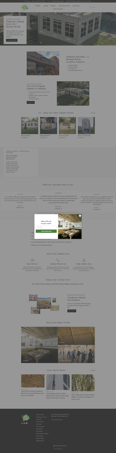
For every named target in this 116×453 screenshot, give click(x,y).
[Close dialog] (80, 216)
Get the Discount (46, 231)
